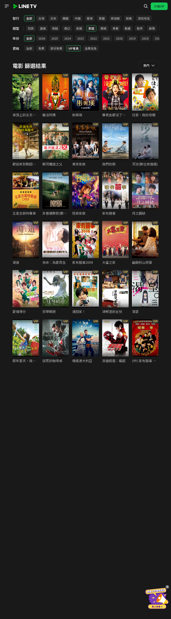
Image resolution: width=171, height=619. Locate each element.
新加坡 (115, 18)
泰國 (102, 18)
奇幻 (67, 28)
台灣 (41, 18)
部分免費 (56, 48)
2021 (106, 38)
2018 (145, 38)
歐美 (129, 18)
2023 (80, 38)
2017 (158, 38)
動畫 (128, 28)
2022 (93, 38)
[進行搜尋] (145, 6)
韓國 (65, 18)
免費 (41, 48)
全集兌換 (91, 48)
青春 (115, 28)
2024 (67, 38)
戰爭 (140, 28)
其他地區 (144, 18)
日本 (53, 18)
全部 (29, 18)
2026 (41, 38)
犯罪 (31, 28)
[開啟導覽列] (6, 6)
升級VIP (159, 6)
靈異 (43, 28)
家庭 (91, 28)
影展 (79, 28)
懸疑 (55, 28)
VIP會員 (73, 48)
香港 (90, 18)
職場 (103, 28)
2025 (54, 38)
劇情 (152, 28)
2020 (119, 38)
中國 (77, 18)
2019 (132, 38)
